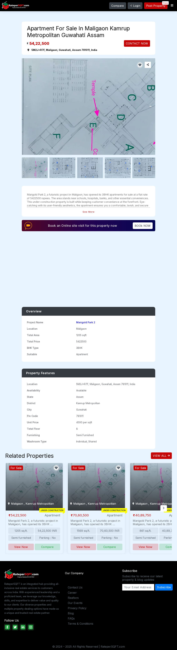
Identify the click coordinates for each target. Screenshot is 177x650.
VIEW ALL (160, 455)
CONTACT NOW (137, 43)
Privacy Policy (77, 608)
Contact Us (75, 587)
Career (72, 592)
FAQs (71, 618)
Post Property (155, 5)
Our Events (75, 603)
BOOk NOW (143, 225)
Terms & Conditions (80, 623)
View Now (21, 547)
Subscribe (164, 587)
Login (137, 5)
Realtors (73, 597)
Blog (71, 613)
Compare (117, 5)
